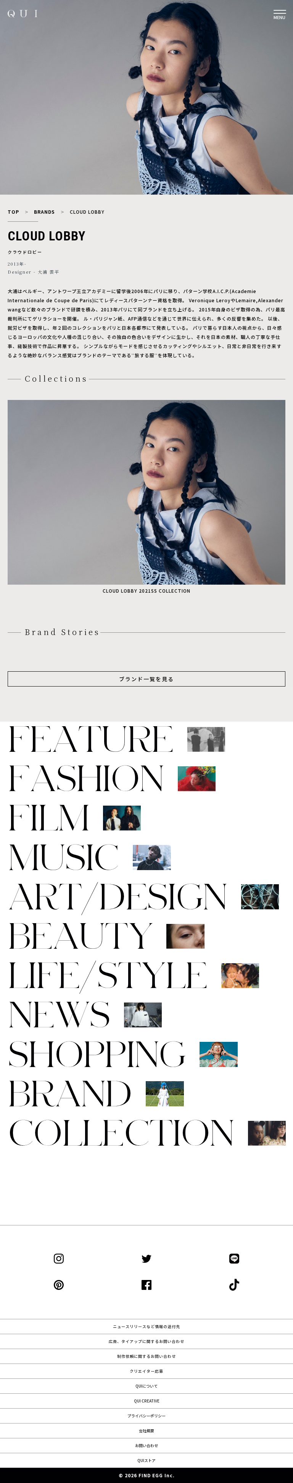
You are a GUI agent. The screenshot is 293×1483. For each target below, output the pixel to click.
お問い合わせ (146, 1445)
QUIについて (146, 1386)
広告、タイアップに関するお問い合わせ (146, 1341)
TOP (13, 212)
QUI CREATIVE (146, 1401)
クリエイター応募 (146, 1371)
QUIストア (146, 1460)
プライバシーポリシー (146, 1416)
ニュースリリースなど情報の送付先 (146, 1326)
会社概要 (146, 1430)
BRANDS (44, 212)
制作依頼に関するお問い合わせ (146, 1356)
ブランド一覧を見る (146, 679)
